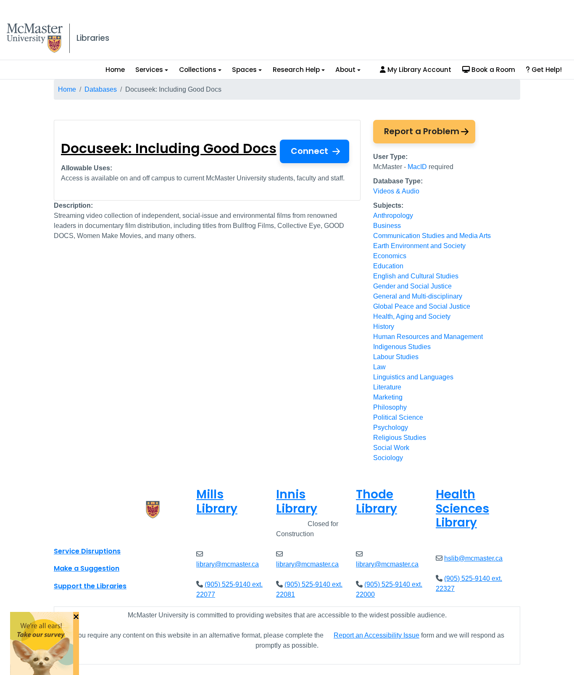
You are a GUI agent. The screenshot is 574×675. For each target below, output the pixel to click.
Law (379, 367)
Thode (376, 501)
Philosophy (390, 407)
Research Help (296, 69)
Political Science (398, 417)
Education (388, 266)
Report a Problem (421, 131)
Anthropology (393, 215)
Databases (100, 89)
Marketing (388, 397)
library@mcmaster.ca (227, 564)
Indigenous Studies (402, 346)
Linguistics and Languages (413, 377)
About (345, 69)
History (383, 326)
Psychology (390, 427)
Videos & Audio (396, 191)
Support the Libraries (90, 586)
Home (115, 69)
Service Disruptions (87, 551)
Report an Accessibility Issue (376, 635)
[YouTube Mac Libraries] (92, 532)
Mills (216, 501)
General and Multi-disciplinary (417, 296)
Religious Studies (399, 437)
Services (149, 69)
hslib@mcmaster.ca (473, 558)
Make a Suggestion (86, 568)
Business (387, 225)
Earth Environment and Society (419, 245)
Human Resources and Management (428, 336)
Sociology (388, 457)
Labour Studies (396, 356)
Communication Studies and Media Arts (432, 235)
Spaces (244, 69)
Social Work (391, 447)
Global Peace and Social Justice (421, 306)
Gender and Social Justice (412, 286)
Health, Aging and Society (411, 316)
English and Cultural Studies (415, 276)
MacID (417, 166)
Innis (296, 501)
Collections (197, 69)
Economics (389, 255)
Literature (387, 387)
